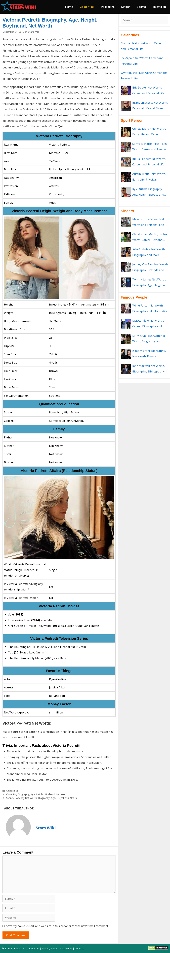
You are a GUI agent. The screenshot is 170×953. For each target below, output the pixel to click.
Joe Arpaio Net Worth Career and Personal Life (142, 60)
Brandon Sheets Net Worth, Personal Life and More (150, 105)
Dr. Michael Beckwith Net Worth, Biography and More (148, 339)
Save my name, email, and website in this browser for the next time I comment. (57, 926)
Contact (79, 948)
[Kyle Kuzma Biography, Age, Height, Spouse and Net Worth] (126, 192)
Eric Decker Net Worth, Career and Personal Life (148, 90)
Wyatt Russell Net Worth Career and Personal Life (144, 75)
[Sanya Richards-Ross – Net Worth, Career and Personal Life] (126, 147)
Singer (125, 6)
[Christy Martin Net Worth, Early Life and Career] (126, 132)
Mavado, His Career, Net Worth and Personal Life (148, 222)
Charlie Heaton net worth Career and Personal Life (142, 46)
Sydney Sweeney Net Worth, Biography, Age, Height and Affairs (41, 797)
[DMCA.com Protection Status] (158, 949)
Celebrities (87, 6)
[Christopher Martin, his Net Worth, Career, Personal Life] (126, 237)
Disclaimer (66, 948)
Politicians (108, 6)
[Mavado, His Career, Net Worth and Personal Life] (126, 222)
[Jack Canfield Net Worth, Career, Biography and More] (126, 324)
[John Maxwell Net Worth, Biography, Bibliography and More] (126, 369)
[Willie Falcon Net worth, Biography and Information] (126, 308)
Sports (141, 6)
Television (159, 6)
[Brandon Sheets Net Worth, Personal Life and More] (126, 106)
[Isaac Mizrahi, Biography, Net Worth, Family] (126, 354)
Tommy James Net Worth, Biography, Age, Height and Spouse (150, 282)
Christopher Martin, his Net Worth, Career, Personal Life (150, 237)
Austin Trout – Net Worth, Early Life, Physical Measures (149, 177)
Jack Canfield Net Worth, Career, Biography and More (148, 324)
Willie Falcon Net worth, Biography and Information (150, 308)
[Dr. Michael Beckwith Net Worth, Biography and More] (126, 339)
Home (69, 6)
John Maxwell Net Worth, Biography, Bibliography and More (148, 369)
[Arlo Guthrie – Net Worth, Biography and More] (126, 252)
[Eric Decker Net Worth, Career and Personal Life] (126, 90)
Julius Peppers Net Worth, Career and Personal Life (149, 161)
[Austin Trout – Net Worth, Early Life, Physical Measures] (126, 177)
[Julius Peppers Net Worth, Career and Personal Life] (126, 162)
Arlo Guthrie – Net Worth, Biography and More (148, 252)
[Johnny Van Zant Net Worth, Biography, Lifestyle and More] (126, 267)
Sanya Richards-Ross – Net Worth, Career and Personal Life (150, 147)
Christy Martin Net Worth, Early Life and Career (149, 131)
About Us (33, 948)
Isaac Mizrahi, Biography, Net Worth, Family (149, 353)
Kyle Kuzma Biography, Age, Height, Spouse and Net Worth (148, 192)
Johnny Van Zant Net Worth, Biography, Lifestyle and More (150, 267)
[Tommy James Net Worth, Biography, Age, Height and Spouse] (126, 282)
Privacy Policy (49, 948)
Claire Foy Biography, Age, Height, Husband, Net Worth (37, 794)
